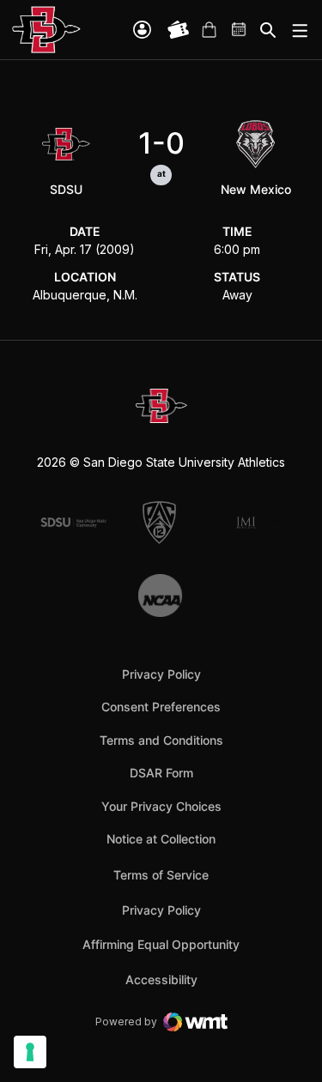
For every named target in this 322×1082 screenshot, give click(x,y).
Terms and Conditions (161, 740)
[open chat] (310, 1043)
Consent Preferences (161, 706)
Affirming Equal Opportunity (161, 944)
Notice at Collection (161, 838)
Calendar (239, 30)
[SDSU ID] (142, 29)
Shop (208, 30)
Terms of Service (161, 874)
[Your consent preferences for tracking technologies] (30, 1052)
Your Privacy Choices (161, 806)
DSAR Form (161, 772)
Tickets (178, 30)
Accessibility (161, 979)
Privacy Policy (161, 674)
